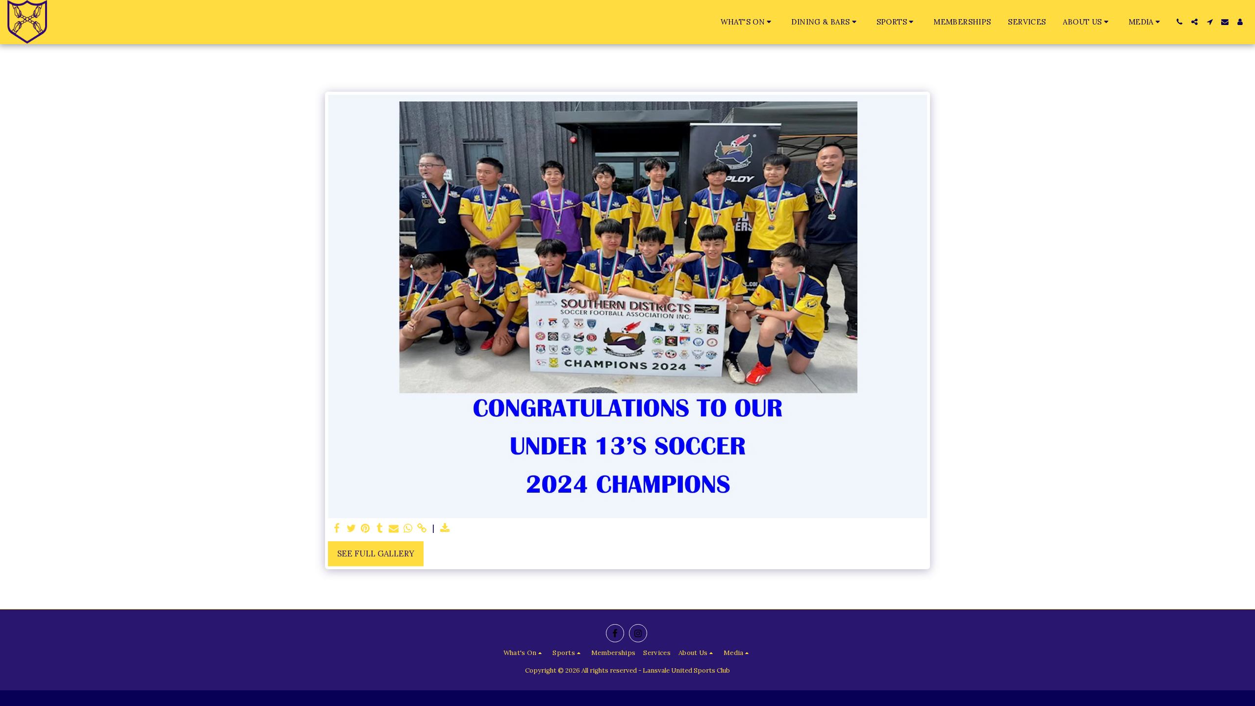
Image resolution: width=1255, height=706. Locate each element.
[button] (747, 22)
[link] (422, 528)
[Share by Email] (394, 528)
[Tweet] (351, 528)
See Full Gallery (375, 553)
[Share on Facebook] (337, 528)
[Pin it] (365, 528)
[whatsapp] (408, 528)
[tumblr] (380, 528)
